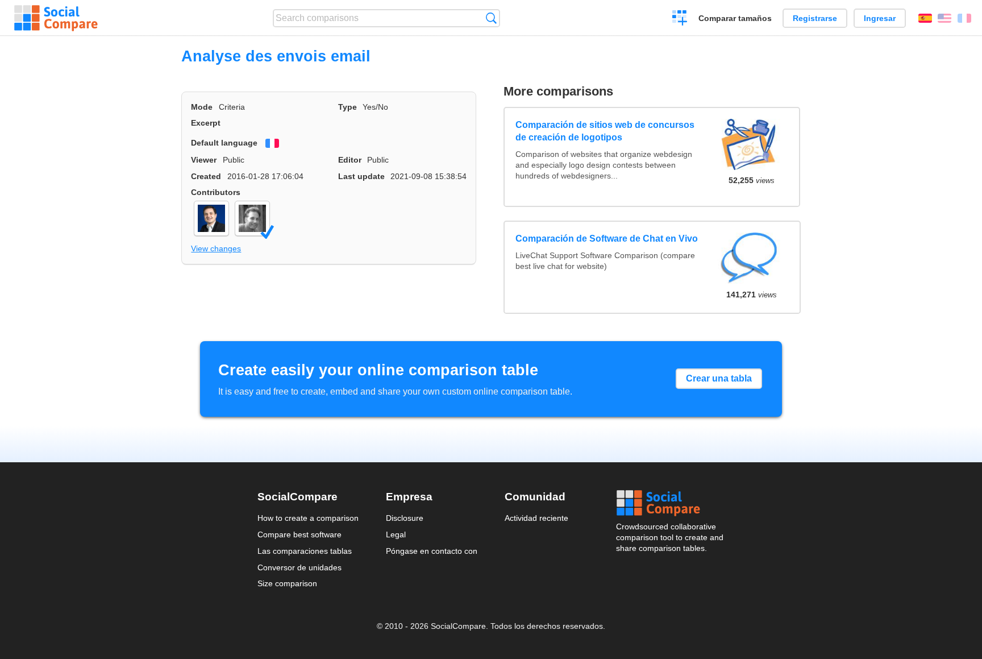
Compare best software (299, 534)
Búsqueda (491, 18)
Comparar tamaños (735, 18)
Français (964, 18)
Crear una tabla (719, 378)
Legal (396, 534)
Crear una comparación (680, 19)
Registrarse (815, 18)
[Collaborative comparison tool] (56, 18)
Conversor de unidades (299, 567)
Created (206, 176)
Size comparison (287, 583)
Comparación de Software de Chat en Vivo (606, 238)
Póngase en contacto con (431, 551)
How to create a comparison (308, 518)
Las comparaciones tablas (304, 551)
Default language (224, 142)
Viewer (204, 159)
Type (347, 106)
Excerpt (205, 122)
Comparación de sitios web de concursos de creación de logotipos (604, 131)
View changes (216, 248)
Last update (361, 176)
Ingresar (880, 18)
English (944, 18)
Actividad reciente (536, 518)
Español (925, 18)
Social (670, 503)
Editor (349, 159)
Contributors (215, 192)
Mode (202, 106)
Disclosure (404, 518)
